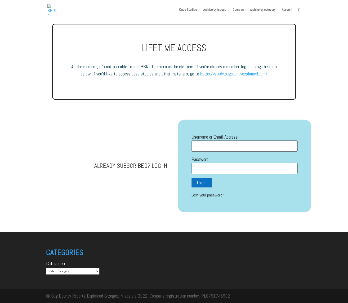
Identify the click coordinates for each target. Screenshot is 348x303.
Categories (55, 264)
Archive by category (263, 10)
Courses (238, 10)
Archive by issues (214, 10)
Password (200, 159)
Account (287, 10)
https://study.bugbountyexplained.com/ (234, 74)
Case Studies (188, 10)
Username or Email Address (215, 137)
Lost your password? (208, 195)
